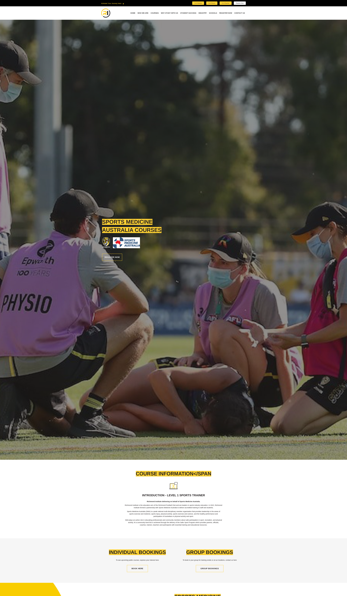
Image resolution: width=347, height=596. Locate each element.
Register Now (225, 13)
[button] (112, 257)
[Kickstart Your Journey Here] (123, 4)
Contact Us (239, 13)
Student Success (188, 13)
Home (132, 13)
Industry (203, 13)
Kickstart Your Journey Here (111, 3)
